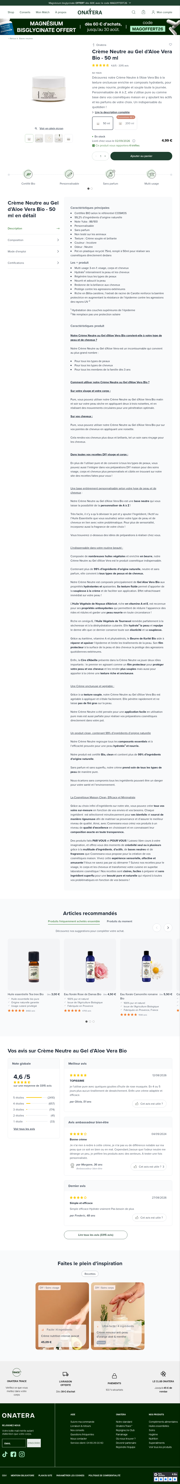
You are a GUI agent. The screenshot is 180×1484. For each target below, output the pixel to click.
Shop (11, 12)
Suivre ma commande (82, 1421)
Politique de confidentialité (104, 1475)
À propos (60, 12)
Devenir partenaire (126, 1442)
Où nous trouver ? (126, 1438)
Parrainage (122, 1434)
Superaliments (157, 1442)
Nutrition (153, 1438)
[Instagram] (22, 1454)
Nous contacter (78, 1438)
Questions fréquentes (82, 1434)
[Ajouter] (106, 156)
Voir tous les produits (160, 1446)
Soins (152, 1430)
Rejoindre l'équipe (125, 1446)
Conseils (25, 12)
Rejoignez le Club (125, 1430)
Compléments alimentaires (163, 1421)
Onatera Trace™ (124, 1425)
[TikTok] (5, 1454)
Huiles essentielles (159, 1425)
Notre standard (124, 1421)
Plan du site (45, 1475)
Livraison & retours (80, 1425)
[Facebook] (13, 1454)
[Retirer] (95, 156)
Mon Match (43, 12)
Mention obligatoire (22, 1475)
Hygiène (153, 1434)
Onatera (101, 45)
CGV (4, 1475)
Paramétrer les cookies (70, 1475)
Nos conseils (77, 1430)
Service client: (86, 1442)
